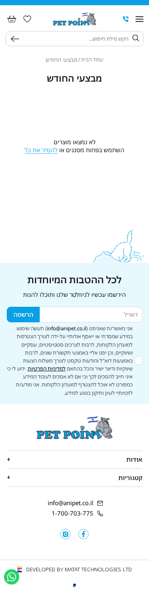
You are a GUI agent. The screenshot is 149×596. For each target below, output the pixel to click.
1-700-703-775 (72, 513)
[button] (139, 19)
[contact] (126, 19)
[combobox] (75, 39)
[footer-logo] (74, 427)
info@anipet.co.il (66, 328)
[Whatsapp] (11, 576)
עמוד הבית (92, 59)
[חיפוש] (16, 39)
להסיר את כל (41, 150)
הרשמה (23, 314)
